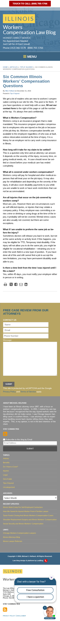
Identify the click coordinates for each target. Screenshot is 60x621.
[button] (30, 3)
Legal (5, 475)
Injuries (6, 471)
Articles (14, 67)
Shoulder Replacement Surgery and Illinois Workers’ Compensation (30, 520)
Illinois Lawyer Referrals (12, 541)
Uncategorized (9, 487)
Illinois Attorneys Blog (11, 537)
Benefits (6, 463)
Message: (7, 340)
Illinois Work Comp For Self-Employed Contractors (23, 507)
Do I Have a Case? (10, 467)
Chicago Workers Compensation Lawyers (19, 533)
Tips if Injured (26, 67)
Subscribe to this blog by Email (18, 439)
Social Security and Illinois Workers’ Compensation (23, 524)
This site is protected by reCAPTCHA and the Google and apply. (27, 390)
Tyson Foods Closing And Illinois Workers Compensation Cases (28, 515)
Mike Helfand (9, 91)
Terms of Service (28, 391)
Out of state (7, 479)
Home (5, 67)
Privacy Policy (9, 391)
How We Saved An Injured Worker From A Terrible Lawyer (25, 511)
